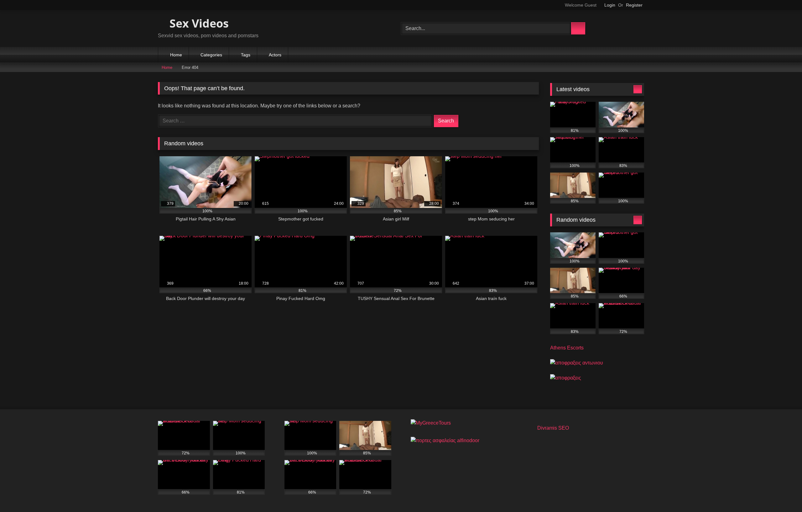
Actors (275, 54)
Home (176, 54)
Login (609, 5)
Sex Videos (198, 23)
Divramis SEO (553, 428)
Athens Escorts (567, 347)
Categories (211, 54)
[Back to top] (783, 493)
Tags (245, 54)
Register (634, 5)
